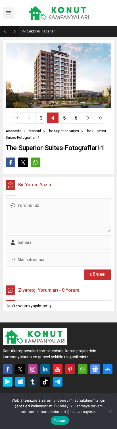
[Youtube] (57, 369)
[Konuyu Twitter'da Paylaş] (23, 162)
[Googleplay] (7, 382)
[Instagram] (32, 369)
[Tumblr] (32, 382)
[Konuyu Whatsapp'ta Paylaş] (35, 162)
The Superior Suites (63, 131)
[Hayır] (110, 411)
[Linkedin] (45, 369)
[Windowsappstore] (20, 382)
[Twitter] (20, 369)
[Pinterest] (70, 369)
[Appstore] (107, 369)
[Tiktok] (45, 382)
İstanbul (34, 131)
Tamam (60, 420)
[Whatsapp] (82, 369)
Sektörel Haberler (41, 31)
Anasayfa (13, 131)
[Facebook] (7, 369)
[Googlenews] (95, 369)
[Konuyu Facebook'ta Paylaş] (10, 162)
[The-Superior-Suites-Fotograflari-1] (58, 105)
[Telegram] (57, 382)
